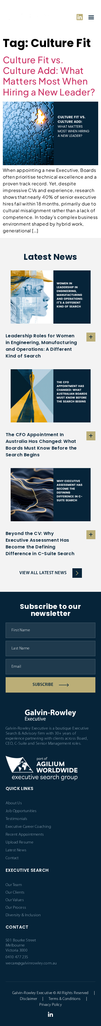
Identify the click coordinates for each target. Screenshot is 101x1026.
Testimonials (16, 819)
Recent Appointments (25, 835)
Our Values (15, 900)
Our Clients (15, 893)
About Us (14, 803)
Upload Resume (19, 842)
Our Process (16, 908)
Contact (12, 858)
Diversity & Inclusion (23, 915)
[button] (91, 17)
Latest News (16, 850)
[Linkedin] (79, 16)
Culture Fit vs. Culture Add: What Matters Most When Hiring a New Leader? (49, 75)
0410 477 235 (17, 957)
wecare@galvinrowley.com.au (31, 963)
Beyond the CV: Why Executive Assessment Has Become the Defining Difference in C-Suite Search (40, 543)
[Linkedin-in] (50, 1015)
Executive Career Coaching (28, 827)
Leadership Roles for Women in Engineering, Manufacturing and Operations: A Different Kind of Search (41, 346)
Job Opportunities (21, 811)
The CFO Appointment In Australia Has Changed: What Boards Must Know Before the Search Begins (41, 444)
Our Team (14, 885)
